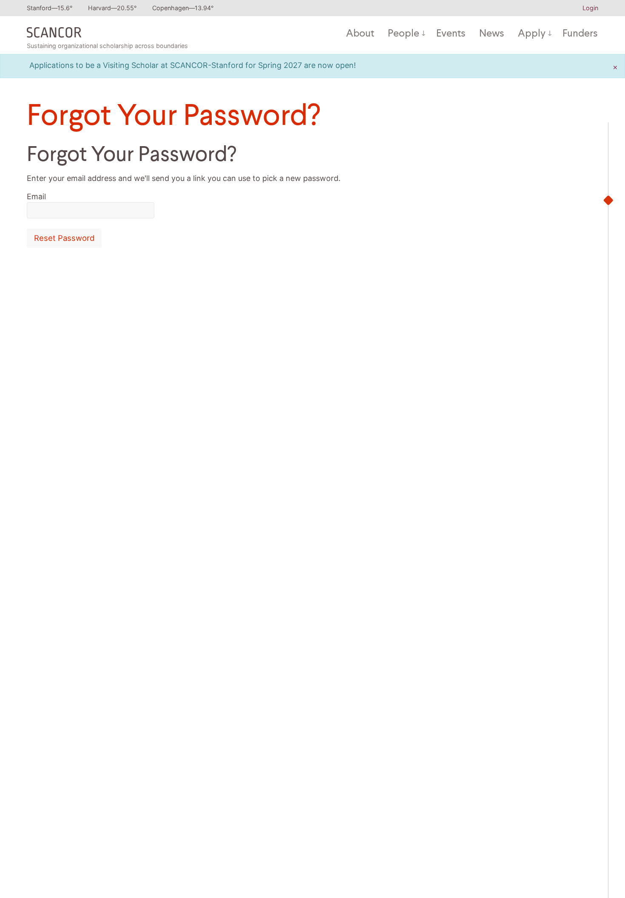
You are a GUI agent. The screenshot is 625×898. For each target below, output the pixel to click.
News (491, 34)
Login (590, 7)
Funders (580, 34)
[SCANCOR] (54, 30)
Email (36, 196)
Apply (531, 34)
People (403, 34)
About (360, 34)
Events (451, 34)
